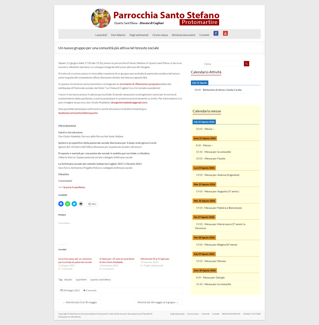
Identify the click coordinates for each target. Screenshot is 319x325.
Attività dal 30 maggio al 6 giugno (158, 302)
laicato (68, 279)
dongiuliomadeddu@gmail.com (129, 102)
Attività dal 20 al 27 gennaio (155, 258)
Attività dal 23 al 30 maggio (80, 302)
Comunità (91, 290)
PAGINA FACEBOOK (231, 314)
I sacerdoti (101, 34)
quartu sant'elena (100, 279)
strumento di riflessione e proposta (140, 83)
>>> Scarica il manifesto (71, 187)
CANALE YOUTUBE (252, 314)
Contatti (204, 34)
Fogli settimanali (139, 34)
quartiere (81, 279)
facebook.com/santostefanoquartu (78, 112)
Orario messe (160, 34)
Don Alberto (118, 34)
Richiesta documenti (183, 34)
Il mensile (205, 314)
